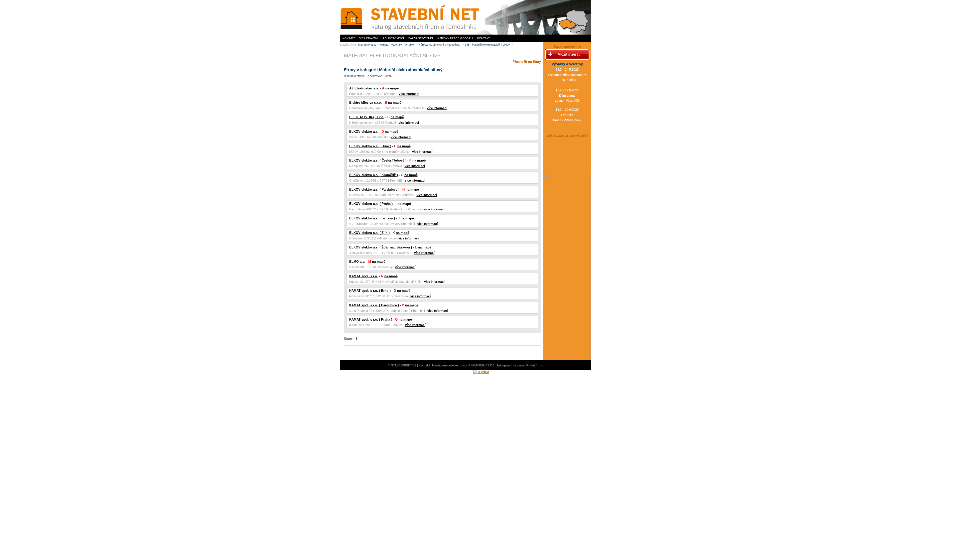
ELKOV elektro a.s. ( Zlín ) (369, 233)
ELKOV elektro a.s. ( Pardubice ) (374, 189)
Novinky (348, 38)
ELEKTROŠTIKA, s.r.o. (366, 117)
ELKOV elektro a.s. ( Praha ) (371, 204)
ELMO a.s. (357, 261)
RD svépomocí (393, 38)
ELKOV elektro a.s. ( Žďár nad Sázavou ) (380, 247)
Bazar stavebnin (420, 38)
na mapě (392, 88)
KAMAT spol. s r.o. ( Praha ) (370, 319)
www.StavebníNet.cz (352, 1)
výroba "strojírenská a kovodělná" (440, 44)
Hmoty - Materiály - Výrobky (397, 44)
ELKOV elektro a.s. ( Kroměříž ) (373, 175)
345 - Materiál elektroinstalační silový (488, 44)
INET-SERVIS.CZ (482, 365)
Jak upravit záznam (510, 365)
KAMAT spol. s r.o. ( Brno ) (370, 291)
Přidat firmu (534, 365)
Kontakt (483, 38)
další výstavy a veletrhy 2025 (567, 135)
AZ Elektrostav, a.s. (364, 88)
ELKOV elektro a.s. (364, 131)
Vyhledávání (368, 38)
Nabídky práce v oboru (455, 38)
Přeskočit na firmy (527, 62)
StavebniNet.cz (367, 44)
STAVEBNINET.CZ (403, 365)
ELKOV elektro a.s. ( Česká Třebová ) (377, 160)
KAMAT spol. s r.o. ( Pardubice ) (374, 305)
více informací (409, 93)
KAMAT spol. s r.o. (363, 276)
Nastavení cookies (445, 365)
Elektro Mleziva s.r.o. (365, 102)
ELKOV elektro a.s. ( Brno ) (370, 146)
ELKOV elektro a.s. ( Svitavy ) (372, 218)
